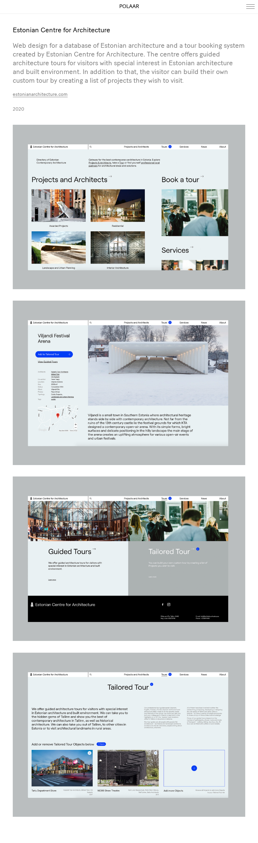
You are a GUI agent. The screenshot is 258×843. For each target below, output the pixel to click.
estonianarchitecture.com (40, 94)
